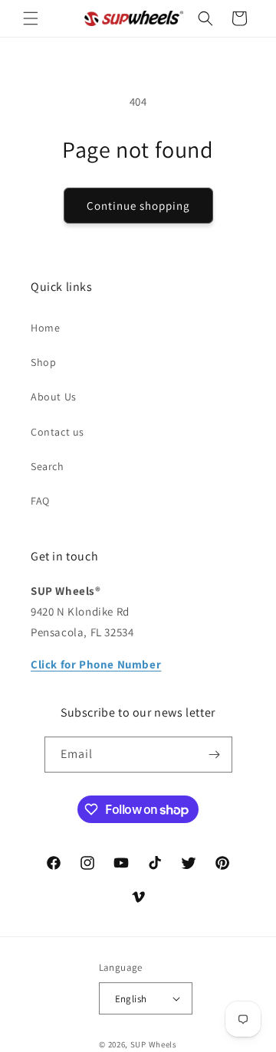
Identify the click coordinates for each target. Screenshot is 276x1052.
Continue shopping (138, 205)
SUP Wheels (153, 1044)
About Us (54, 396)
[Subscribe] (215, 755)
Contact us (57, 432)
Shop (43, 362)
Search (47, 466)
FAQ (40, 501)
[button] (31, 18)
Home (45, 328)
